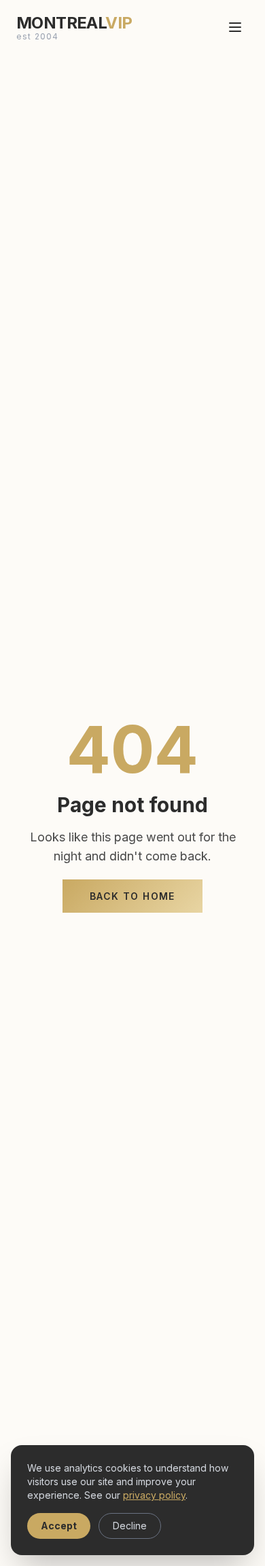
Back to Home (132, 896)
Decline (130, 1525)
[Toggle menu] (235, 27)
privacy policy (154, 1495)
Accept (59, 1525)
